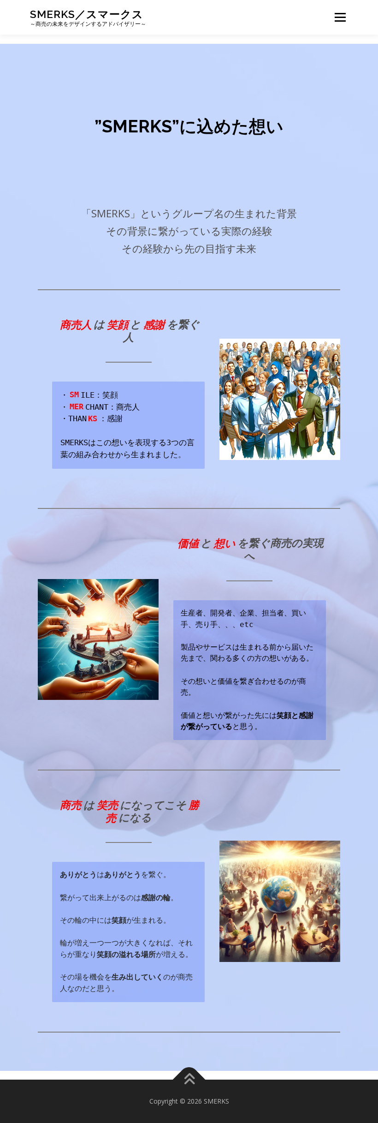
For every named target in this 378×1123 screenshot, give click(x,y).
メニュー (340, 17)
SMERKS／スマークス (86, 14)
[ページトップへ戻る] (189, 1079)
